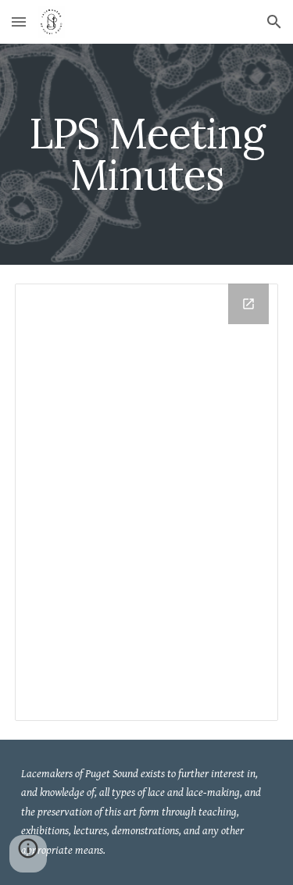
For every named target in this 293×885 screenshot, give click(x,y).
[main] (147, 154)
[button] (19, 21)
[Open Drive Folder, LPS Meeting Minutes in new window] (248, 304)
